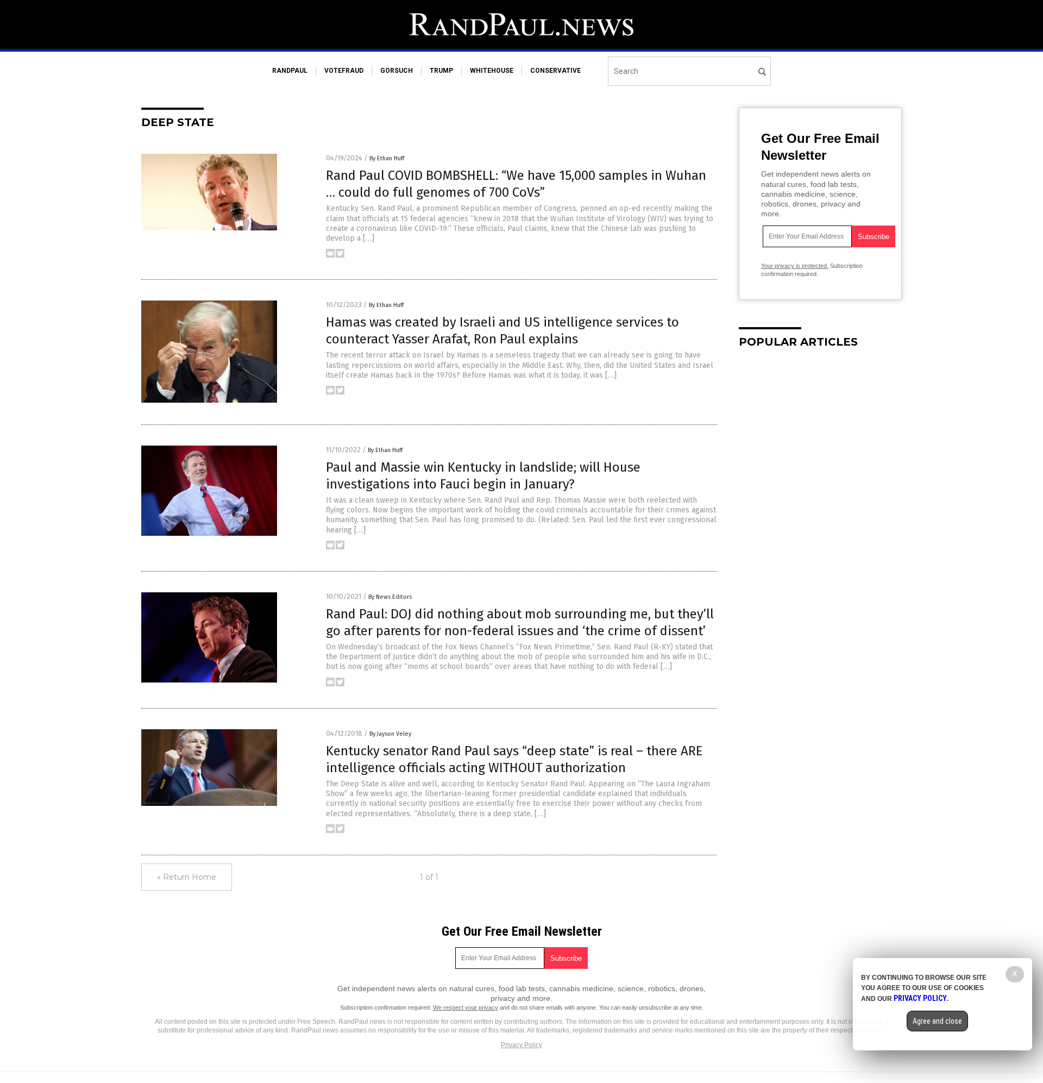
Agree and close (937, 1021)
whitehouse (491, 70)
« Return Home (186, 877)
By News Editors (390, 596)
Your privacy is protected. (794, 265)
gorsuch (396, 70)
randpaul (289, 70)
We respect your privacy (465, 1007)
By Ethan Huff (386, 158)
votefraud (343, 70)
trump (441, 70)
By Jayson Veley (390, 733)
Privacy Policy (521, 1045)
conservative (555, 70)
